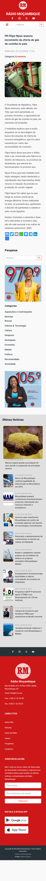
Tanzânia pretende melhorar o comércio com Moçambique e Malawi (28, 631)
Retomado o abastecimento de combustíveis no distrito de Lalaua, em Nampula (29, 539)
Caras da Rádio (11, 733)
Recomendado (12, 359)
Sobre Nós (9, 722)
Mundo (8, 349)
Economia (20, 56)
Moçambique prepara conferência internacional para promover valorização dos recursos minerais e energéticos (28, 502)
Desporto (9, 335)
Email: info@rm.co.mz (13, 693)
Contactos (9, 749)
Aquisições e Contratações (18, 311)
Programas (9, 744)
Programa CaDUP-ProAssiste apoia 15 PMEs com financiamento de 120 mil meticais (28, 596)
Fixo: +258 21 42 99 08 (14, 698)
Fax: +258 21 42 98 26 (14, 704)
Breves (8, 321)
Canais (7, 738)
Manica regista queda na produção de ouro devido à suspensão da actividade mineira (22, 466)
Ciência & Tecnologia (15, 325)
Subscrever (23, 801)
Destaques (10, 340)
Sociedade (10, 364)
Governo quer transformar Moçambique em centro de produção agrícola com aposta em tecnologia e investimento (28, 521)
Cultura (8, 330)
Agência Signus (25, 856)
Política (8, 354)
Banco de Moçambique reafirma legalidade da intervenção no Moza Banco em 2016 (27, 482)
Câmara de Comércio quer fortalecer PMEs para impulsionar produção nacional (28, 614)
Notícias (9, 316)
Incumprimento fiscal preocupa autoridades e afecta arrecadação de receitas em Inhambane (29, 578)
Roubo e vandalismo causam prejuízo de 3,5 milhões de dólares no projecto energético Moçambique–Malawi (27, 558)
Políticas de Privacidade (23, 854)
